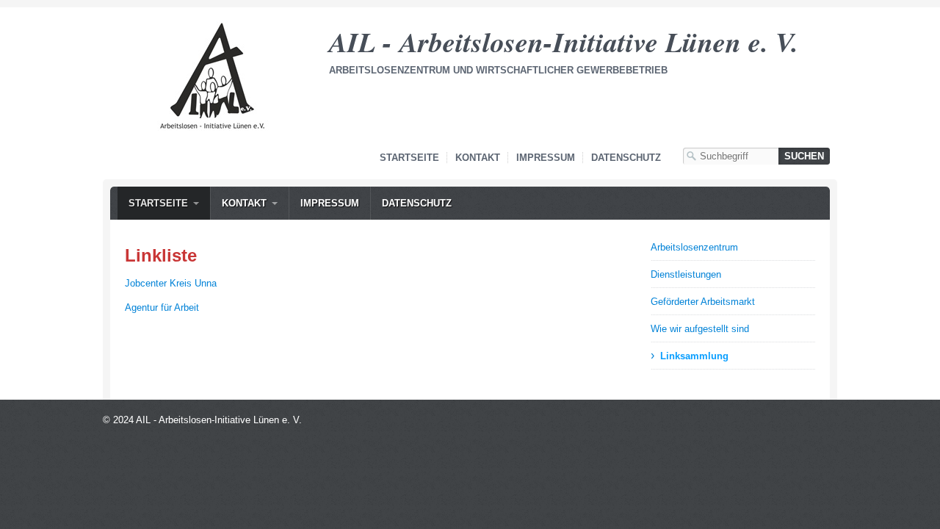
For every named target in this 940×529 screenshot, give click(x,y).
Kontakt (477, 157)
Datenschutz (626, 157)
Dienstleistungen (686, 274)
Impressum (545, 157)
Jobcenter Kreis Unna (171, 283)
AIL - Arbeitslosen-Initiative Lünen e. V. (563, 41)
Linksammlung (694, 355)
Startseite (409, 157)
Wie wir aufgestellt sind (700, 328)
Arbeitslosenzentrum (694, 247)
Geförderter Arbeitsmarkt (703, 301)
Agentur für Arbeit (162, 307)
